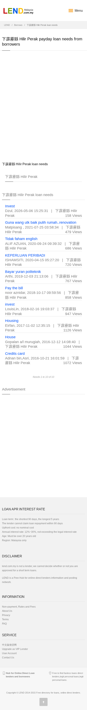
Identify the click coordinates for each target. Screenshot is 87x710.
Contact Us (8, 657)
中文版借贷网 (9, 644)
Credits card (15, 354)
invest (10, 304)
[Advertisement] (43, 106)
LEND (7, 25)
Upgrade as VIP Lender (15, 649)
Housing (11, 321)
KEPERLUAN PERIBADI (25, 255)
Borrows (18, 25)
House (10, 337)
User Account (9, 653)
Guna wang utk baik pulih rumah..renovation (40, 222)
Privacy (6, 615)
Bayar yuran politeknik (23, 272)
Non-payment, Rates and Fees (19, 606)
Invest (10, 206)
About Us (7, 611)
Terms (5, 619)
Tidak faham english (21, 239)
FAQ (4, 623)
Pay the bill (14, 288)
